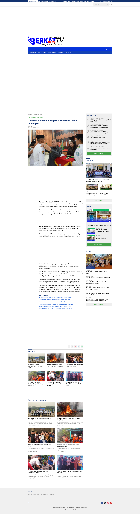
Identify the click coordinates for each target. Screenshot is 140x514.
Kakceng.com (44, 494)
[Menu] (29, 4)
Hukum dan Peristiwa (79, 49)
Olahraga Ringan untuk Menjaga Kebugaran (98, 277)
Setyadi (30, 494)
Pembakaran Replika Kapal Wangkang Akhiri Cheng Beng (54, 299)
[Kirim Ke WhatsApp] (82, 346)
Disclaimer (84, 507)
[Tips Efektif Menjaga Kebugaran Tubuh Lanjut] (91, 231)
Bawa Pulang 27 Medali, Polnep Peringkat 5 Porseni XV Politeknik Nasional (97, 180)
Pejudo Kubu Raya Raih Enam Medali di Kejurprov (96, 272)
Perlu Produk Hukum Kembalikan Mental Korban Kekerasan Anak (99, 126)
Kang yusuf (36, 494)
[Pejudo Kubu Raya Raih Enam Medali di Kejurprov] (99, 261)
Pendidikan (90, 49)
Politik (69, 49)
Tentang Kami (70, 507)
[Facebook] (102, 503)
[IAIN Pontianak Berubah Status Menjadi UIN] (106, 187)
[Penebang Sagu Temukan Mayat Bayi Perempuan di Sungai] (55, 376)
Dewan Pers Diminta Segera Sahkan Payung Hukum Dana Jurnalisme (100, 143)
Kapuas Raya (32, 52)
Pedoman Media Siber (59, 507)
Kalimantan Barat (39, 49)
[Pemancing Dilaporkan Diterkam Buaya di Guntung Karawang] (36, 376)
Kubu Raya (61, 52)
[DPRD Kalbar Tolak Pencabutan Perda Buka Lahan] (74, 358)
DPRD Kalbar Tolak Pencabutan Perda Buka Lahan (52, 302)
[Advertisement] (70, 22)
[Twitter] (105, 503)
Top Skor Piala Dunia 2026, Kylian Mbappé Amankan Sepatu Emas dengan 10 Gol (97, 299)
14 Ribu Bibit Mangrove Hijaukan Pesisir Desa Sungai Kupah (62, 1)
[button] (108, 4)
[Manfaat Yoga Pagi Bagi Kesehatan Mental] (91, 238)
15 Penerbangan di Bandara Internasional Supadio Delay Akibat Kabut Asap (99, 132)
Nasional (47, 49)
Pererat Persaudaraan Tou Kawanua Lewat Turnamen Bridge (97, 294)
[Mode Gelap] (111, 4)
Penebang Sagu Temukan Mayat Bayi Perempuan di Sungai (55, 306)
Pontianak (68, 52)
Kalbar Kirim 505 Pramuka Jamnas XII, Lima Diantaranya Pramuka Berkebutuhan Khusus (91, 193)
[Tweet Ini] (72, 346)
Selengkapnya (98, 153)
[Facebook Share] (69, 346)
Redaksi (78, 507)
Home (30, 49)
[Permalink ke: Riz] (29, 127)
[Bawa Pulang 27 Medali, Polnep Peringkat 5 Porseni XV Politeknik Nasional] (99, 170)
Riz (31, 126)
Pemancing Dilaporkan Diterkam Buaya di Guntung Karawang (56, 304)
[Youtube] (111, 503)
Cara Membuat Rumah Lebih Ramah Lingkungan (100, 148)
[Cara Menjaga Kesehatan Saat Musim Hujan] (99, 215)
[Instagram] (108, 503)
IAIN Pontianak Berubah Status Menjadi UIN (104, 193)
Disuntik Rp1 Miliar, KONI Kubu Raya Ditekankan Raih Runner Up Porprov (98, 282)
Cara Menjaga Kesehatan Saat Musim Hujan (99, 225)
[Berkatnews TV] (46, 40)
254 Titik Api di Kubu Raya (97, 137)
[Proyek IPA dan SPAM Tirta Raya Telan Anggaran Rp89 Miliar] (74, 376)
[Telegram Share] (79, 346)
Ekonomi (64, 49)
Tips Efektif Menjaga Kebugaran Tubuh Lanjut (102, 230)
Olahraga (104, 49)
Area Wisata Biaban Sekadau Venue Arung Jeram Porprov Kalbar (97, 288)
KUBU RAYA (40, 118)
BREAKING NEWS (32, 118)
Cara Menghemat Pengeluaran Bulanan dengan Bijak (99, 1)
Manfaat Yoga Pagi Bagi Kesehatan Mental (102, 237)
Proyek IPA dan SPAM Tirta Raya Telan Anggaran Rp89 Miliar (55, 308)
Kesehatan (97, 49)
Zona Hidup (43, 496)
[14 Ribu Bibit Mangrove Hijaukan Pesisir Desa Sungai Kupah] (36, 358)
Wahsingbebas (52, 52)
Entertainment (56, 49)
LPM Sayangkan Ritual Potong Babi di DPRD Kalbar (100, 120)
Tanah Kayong (42, 52)
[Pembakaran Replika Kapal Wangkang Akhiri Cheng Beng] (55, 358)
